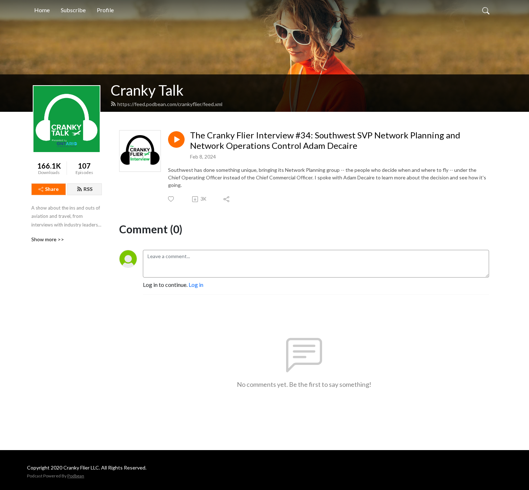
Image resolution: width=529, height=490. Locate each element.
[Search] (485, 10)
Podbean (75, 475)
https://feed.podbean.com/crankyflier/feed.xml (169, 104)
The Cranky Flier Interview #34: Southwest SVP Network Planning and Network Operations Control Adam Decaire (325, 140)
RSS (87, 189)
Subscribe (73, 9)
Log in (196, 284)
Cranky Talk (147, 90)
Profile (105, 9)
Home (42, 9)
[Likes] (171, 199)
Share (52, 189)
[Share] (227, 199)
